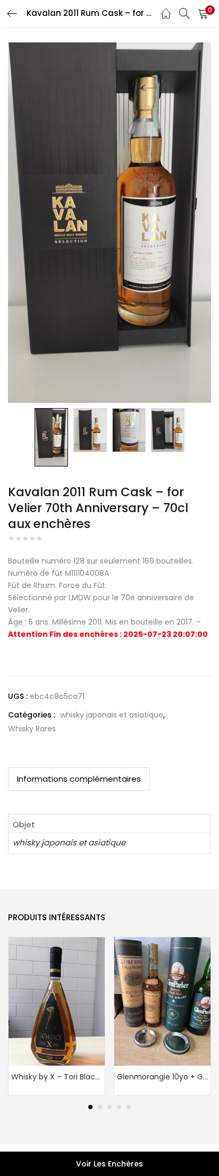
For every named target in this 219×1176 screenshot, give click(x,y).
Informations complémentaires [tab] (79, 778)
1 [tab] (90, 1107)
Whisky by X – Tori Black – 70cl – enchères (56, 1077)
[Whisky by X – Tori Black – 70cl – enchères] (57, 1001)
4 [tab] (119, 1107)
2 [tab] (100, 1107)
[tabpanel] (57, 1015)
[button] (203, 13)
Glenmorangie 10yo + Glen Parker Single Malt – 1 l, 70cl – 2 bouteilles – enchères (162, 1077)
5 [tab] (129, 1107)
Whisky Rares (32, 728)
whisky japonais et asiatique (111, 715)
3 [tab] (109, 1107)
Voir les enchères (109, 1163)
